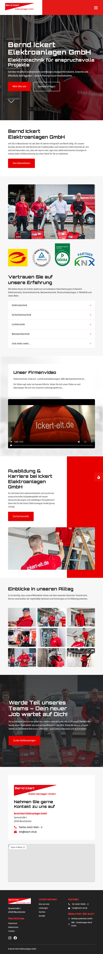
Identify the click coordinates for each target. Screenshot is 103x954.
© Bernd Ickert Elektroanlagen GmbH (22, 949)
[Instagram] (10, 938)
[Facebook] (15, 938)
